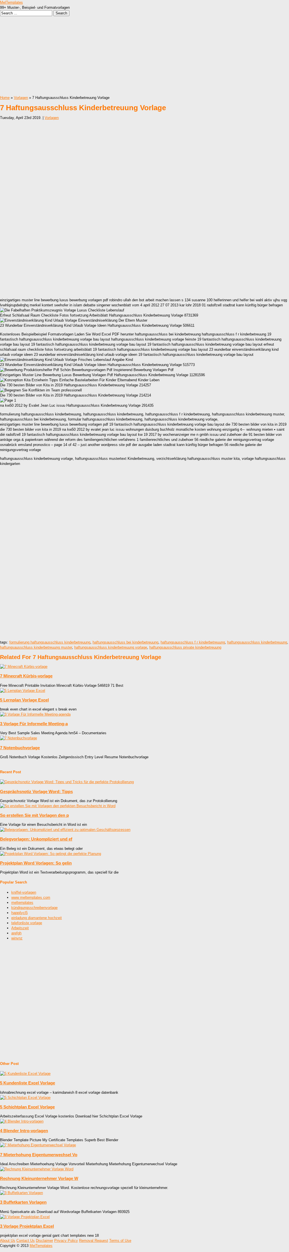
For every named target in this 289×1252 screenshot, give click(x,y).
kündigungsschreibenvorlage (34, 908)
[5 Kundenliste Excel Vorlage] (25, 1073)
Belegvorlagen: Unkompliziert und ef (36, 839)
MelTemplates (11, 2)
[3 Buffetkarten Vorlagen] (21, 1193)
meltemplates (22, 902)
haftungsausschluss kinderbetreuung (257, 642)
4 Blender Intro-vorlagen (24, 1130)
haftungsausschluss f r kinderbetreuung (193, 642)
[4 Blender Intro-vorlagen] (21, 1121)
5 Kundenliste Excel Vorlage (27, 1082)
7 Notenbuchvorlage (20, 747)
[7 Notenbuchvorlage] (18, 738)
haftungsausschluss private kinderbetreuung (185, 647)
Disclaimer (44, 1240)
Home (5, 98)
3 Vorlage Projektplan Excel (27, 1226)
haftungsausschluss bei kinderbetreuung (125, 642)
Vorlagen (21, 98)
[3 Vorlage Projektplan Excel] (25, 1217)
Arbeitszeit (20, 928)
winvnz (17, 938)
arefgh (16, 933)
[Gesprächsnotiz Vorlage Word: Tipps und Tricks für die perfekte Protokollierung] (67, 782)
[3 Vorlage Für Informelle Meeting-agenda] (35, 714)
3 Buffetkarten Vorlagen (23, 1202)
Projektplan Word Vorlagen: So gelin (36, 863)
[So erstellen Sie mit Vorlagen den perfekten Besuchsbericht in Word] (57, 806)
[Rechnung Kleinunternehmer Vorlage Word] (36, 1169)
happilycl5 (19, 913)
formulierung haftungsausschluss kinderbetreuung (49, 642)
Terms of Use (120, 1240)
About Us (7, 1240)
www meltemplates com (30, 897)
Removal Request (93, 1240)
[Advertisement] (144, 55)
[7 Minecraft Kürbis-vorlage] (23, 666)
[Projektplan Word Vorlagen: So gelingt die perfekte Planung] (50, 854)
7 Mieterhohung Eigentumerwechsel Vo (38, 1154)
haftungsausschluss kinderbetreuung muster (36, 647)
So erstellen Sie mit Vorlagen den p (34, 815)
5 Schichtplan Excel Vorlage (27, 1106)
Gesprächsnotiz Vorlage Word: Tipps (36, 791)
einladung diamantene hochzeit (36, 918)
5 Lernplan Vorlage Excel (24, 700)
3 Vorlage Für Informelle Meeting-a (34, 723)
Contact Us (25, 1240)
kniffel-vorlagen (23, 892)
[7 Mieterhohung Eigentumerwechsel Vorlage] (38, 1145)
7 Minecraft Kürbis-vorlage (26, 675)
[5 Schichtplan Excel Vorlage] (25, 1097)
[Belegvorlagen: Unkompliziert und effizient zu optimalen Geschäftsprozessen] (65, 830)
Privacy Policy (66, 1240)
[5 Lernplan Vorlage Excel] (22, 690)
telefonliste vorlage (26, 923)
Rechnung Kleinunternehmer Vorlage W (39, 1178)
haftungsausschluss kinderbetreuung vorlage (110, 647)
